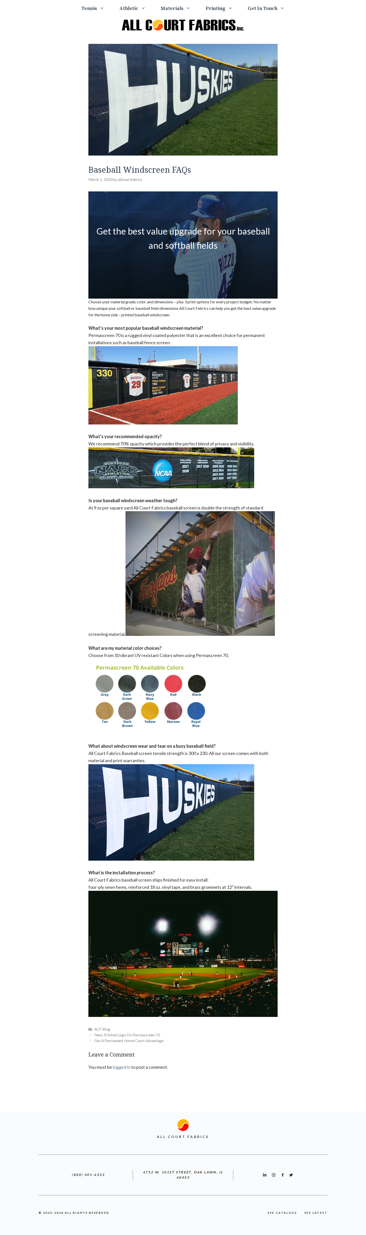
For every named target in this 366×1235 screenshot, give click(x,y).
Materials (172, 8)
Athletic (128, 8)
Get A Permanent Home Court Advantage (129, 1040)
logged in (121, 1067)
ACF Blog (102, 1029)
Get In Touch (262, 8)
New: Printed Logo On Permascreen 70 (127, 1035)
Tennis (89, 8)
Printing (215, 8)
